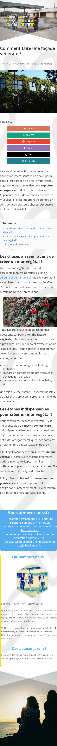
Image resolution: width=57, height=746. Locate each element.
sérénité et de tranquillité (15, 277)
